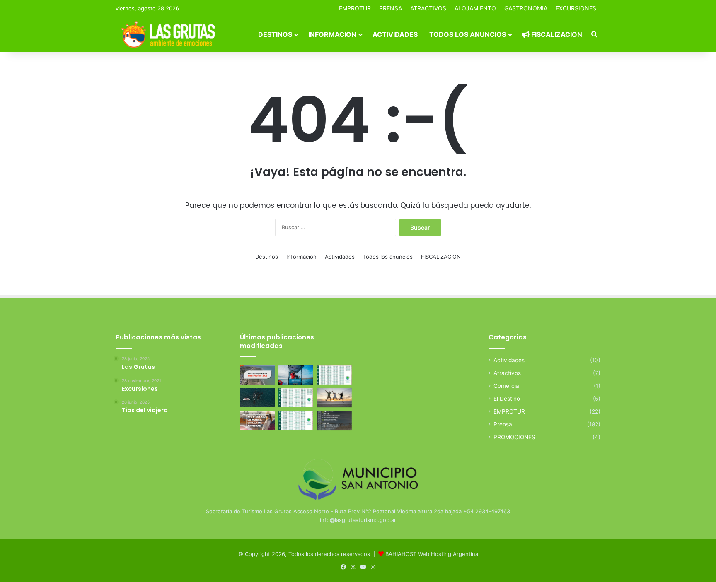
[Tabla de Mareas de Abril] (296, 398)
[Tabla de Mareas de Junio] (334, 375)
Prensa (502, 424)
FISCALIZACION (556, 34)
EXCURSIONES (576, 8)
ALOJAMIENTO (475, 8)
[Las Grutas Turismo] (170, 34)
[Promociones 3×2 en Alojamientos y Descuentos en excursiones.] (257, 375)
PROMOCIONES (514, 437)
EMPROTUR (355, 8)
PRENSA (390, 8)
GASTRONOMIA (525, 8)
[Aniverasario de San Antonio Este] (334, 420)
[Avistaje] (257, 398)
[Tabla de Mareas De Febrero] (296, 420)
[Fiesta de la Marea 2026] (257, 420)
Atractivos (428, 8)
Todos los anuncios (467, 34)
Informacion (332, 34)
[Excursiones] (334, 398)
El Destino (506, 398)
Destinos (275, 34)
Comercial (506, 385)
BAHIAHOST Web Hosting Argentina (431, 554)
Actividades (395, 34)
